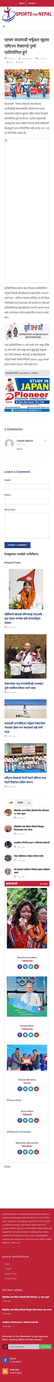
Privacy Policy (10, 1278)
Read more (16, 1243)
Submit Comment (17, 545)
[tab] (11, 803)
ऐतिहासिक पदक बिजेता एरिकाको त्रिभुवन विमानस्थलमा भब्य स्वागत (26, 1309)
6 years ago (21, 444)
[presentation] (29, 803)
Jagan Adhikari (26, 58)
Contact (31, 3)
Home (7, 1264)
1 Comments (42, 58)
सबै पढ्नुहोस (44, 884)
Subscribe (45, 1346)
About (22, 3)
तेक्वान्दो (20, 62)
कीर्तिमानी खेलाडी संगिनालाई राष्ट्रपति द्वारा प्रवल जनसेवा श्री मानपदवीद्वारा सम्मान (23, 618)
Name (7, 480)
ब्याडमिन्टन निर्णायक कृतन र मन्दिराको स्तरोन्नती (32, 842)
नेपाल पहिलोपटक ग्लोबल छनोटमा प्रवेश (28, 856)
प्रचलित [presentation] (20, 802)
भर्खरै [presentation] (11, 803)
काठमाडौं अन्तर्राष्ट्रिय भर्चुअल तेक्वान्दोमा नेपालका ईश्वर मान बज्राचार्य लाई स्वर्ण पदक (24, 727)
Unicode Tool (10, 1273)
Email (7, 495)
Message (9, 510)
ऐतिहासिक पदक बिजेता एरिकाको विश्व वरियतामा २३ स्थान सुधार (25, 1297)
